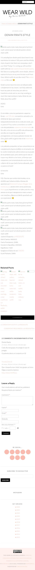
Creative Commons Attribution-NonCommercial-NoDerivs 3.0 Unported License (17, 558)
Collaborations (12, 23)
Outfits (24, 40)
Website (5, 419)
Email (4, 413)
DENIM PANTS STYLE (18, 34)
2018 (17, 522)
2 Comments (17, 317)
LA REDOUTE (19, 236)
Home (4, 23)
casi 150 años (10, 116)
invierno (28, 138)
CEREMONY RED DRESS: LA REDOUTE (18, 328)
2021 (17, 513)
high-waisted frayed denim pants (22, 69)
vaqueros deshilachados (22, 127)
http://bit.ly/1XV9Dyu (9, 373)
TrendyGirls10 (7, 362)
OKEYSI (21, 251)
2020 (17, 516)
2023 (17, 507)
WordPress (30, 563)
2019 (17, 519)
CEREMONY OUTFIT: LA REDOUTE (15, 325)
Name (4, 407)
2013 (17, 537)
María (3, 189)
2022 (17, 510)
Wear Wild (5, 563)
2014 (17, 534)
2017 (17, 525)
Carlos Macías (22, 566)
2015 (17, 531)
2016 (17, 528)
